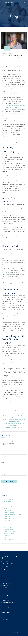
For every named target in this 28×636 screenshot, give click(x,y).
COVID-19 (6, 508)
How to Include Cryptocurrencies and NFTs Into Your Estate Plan (13, 55)
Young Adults (7, 541)
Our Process (5, 587)
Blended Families (8, 503)
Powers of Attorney (9, 527)
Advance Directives (9, 499)
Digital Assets (7, 510)
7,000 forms (8, 274)
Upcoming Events (7, 621)
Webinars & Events (9, 539)
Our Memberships (7, 583)
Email (2, 468)
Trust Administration (7, 604)
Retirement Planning (9, 529)
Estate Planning (8, 516)
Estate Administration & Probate (12, 514)
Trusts (5, 537)
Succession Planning (9, 533)
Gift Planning (7, 522)
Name (2, 462)
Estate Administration (8, 602)
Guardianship (7, 524)
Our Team (5, 581)
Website (3, 474)
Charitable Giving (8, 507)
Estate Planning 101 (9, 518)
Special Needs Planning (10, 531)
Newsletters (6, 619)
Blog (5, 505)
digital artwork (17, 109)
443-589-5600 (4, 566)
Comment (4, 444)
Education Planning (9, 512)
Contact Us (5, 589)
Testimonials (6, 585)
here (19, 88)
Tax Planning (7, 535)
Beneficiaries (7, 501)
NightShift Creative (20, 632)
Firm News (7, 520)
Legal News (7, 526)
